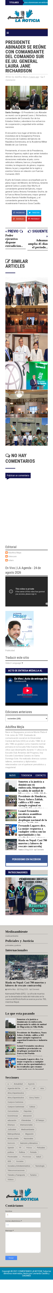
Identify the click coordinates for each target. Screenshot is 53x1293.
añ (34, 1088)
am (26, 1088)
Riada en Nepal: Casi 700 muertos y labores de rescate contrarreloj (32, 843)
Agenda (31, 1084)
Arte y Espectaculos (16, 1093)
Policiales (41, 1148)
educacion (27, 1116)
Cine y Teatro (34, 1098)
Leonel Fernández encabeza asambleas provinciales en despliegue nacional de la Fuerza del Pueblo (32, 817)
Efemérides (26, 1120)
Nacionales (28, 1139)
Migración (29, 1134)
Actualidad (18, 1084)
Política (22, 1152)
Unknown (12, 556)
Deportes (27, 1111)
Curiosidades (13, 1111)
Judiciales (12, 1129)
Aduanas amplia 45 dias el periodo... (38, 243)
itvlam (11, 560)
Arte (42, 1088)
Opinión (11, 1148)
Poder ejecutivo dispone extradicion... (14, 241)
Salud (38, 1157)
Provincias (27, 1157)
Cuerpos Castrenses (16, 1107)
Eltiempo (11, 1125)
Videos (10, 1179)
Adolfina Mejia (14, 552)
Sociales (19, 1161)
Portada (33, 1152)
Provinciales (12, 1157)
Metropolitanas (14, 1134)
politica (11, 1152)
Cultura (32, 1107)
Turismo (33, 1175)
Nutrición (11, 1143)
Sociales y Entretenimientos (19, 1166)
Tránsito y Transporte (16, 1175)
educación (12, 1120)
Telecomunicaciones (16, 1170)
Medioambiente (27, 1129)
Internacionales (26, 1125)
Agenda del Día (14, 1088)
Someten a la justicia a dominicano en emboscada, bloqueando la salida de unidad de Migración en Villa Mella (32, 787)
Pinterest (35, 219)
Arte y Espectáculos (16, 1098)
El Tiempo (40, 1120)
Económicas (13, 1116)
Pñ (20, 1148)
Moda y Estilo (13, 1139)
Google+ (20, 219)
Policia (29, 1148)
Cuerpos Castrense (15, 1102)
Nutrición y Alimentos (29, 1143)
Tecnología (39, 1166)
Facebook (20, 213)
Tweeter (35, 213)
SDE (9, 1161)
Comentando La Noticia (30, 1271)
